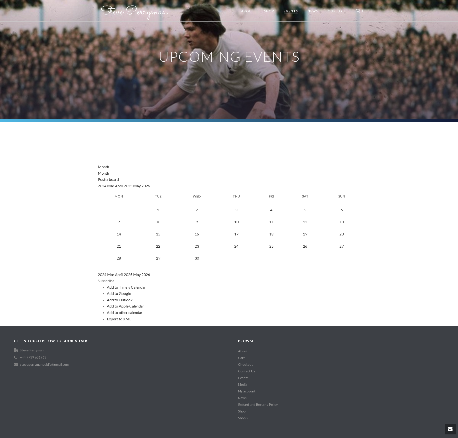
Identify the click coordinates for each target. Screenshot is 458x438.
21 (119, 246)
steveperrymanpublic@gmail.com (44, 364)
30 (197, 258)
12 (305, 221)
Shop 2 (243, 418)
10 (236, 221)
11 (271, 221)
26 (305, 246)
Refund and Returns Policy (258, 404)
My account (246, 391)
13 (341, 221)
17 (236, 234)
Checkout (245, 364)
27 (341, 246)
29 (158, 258)
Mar (111, 185)
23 (197, 246)
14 (119, 234)
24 (236, 246)
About (248, 11)
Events (291, 11)
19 (305, 234)
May (137, 185)
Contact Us (246, 371)
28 (119, 258)
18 (271, 234)
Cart (241, 358)
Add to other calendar (124, 312)
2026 (145, 185)
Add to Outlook (120, 299)
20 (341, 234)
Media (242, 384)
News (313, 11)
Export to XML (119, 319)
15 (158, 234)
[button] (106, 280)
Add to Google (119, 293)
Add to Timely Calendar (126, 287)
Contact (337, 11)
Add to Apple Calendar (125, 306)
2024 (102, 185)
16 (197, 234)
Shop (269, 11)
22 (158, 246)
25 (271, 246)
